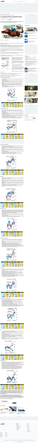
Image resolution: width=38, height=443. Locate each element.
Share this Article (3, 19)
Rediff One (17, 425)
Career (6, 435)
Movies (28, 426)
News (15, 1)
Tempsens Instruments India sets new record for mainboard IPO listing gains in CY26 (31, 63)
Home (13, 1)
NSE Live (1, 434)
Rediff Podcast (28, 431)
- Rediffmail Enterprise (18, 426)
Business (3, 15)
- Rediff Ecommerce (18, 427)
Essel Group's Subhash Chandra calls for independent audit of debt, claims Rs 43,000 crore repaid (31, 59)
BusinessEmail (21, 1)
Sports (28, 427)
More (25, 1)
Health (6, 433)
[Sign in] (37, 1)
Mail (14, 1)
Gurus (23, 1)
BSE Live (1, 433)
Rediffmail (17, 424)
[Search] (35, 1)
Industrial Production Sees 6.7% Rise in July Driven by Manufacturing (30, 65)
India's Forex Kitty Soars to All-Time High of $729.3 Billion (30, 57)
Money (18, 1)
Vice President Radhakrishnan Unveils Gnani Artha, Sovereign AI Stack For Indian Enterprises (31, 61)
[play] (31, 88)
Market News (1, 435)
